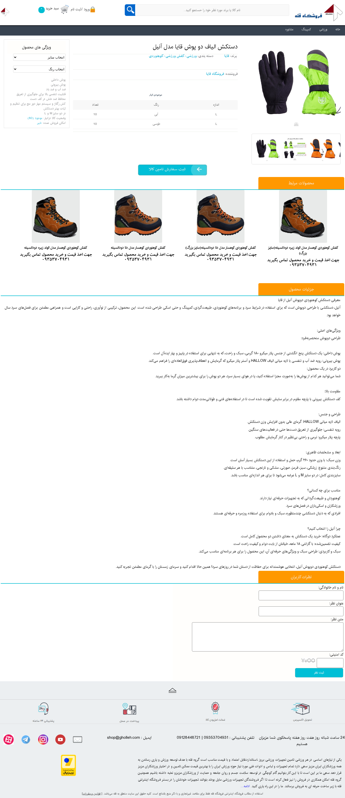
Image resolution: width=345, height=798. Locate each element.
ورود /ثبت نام (80, 9)
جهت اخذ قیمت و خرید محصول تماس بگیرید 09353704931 (303, 263)
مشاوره (289, 29)
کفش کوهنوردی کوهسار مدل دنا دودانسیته (138, 247)
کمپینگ (306, 29)
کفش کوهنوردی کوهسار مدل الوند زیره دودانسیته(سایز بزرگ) (303, 250)
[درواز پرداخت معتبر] (68, 775)
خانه (337, 29)
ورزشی (323, 29)
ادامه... (245, 786)
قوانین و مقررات (92, 793)
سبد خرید (49, 8)
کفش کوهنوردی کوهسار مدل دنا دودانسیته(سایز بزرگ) (220, 247)
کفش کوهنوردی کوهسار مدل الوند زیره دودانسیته (55, 247)
